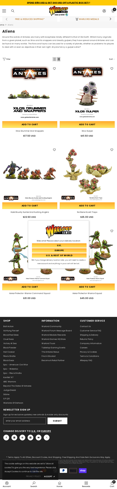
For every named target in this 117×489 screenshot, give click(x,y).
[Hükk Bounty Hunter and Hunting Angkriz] (29, 174)
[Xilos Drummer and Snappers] (29, 93)
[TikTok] (30, 437)
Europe (46, 431)
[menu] (4, 11)
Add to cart (30, 124)
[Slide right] (110, 19)
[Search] (13, 11)
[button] (55, 59)
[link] (6, 484)
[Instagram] (14, 437)
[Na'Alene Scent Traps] (87, 174)
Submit (57, 420)
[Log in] (104, 11)
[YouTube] (38, 437)
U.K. (33, 431)
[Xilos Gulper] (87, 93)
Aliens (10, 25)
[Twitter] (47, 437)
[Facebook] (6, 437)
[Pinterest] (22, 437)
